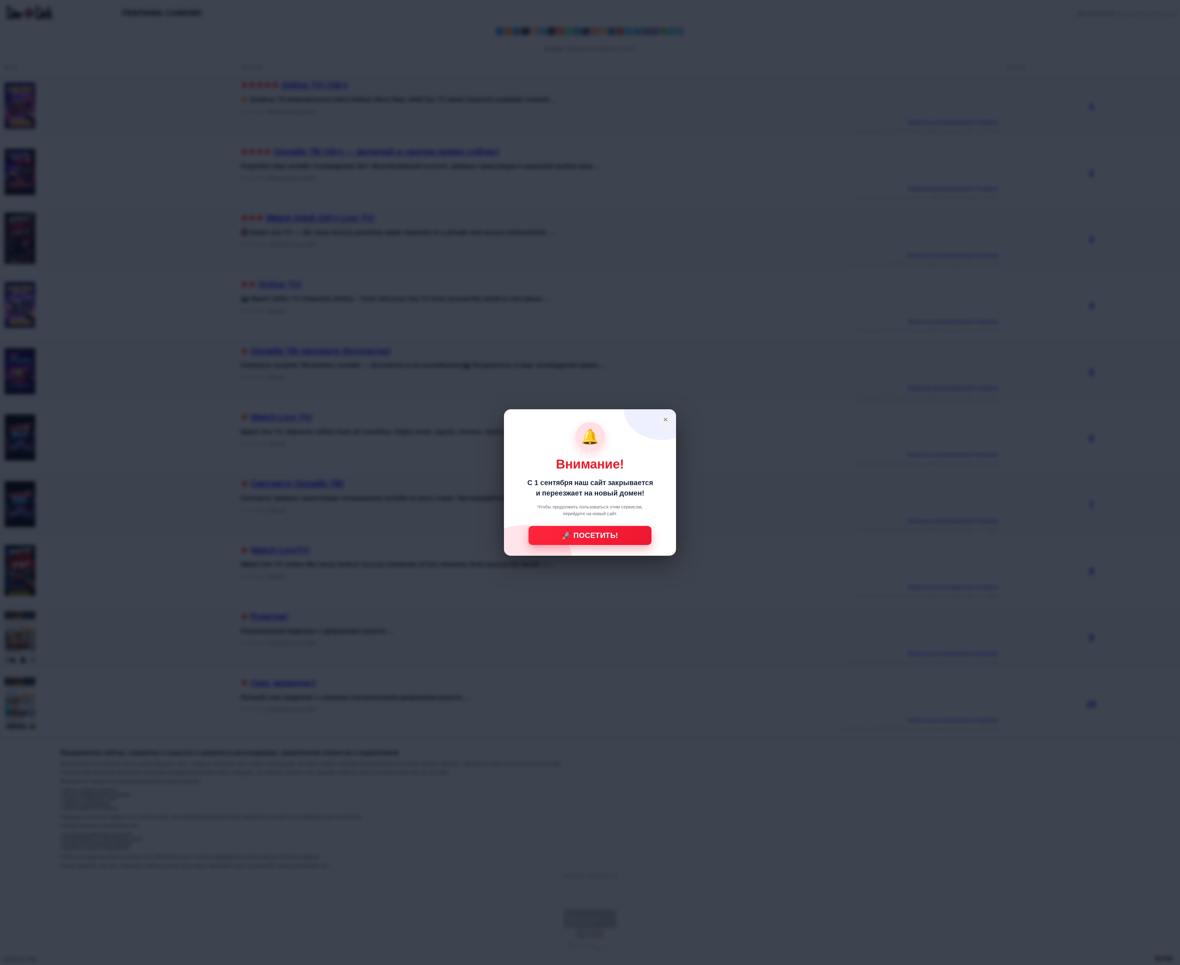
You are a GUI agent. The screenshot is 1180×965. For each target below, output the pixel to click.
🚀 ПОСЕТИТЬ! (590, 535)
